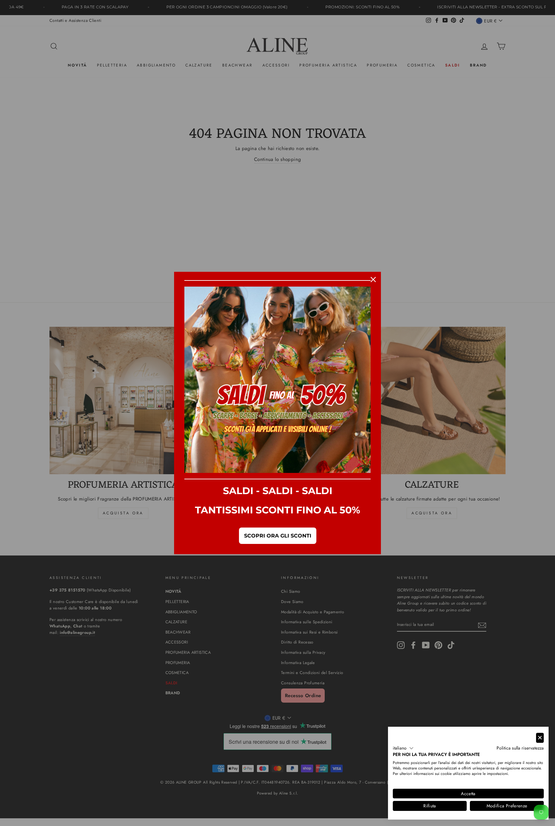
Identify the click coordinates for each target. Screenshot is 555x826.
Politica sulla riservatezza (520, 748)
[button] (403, 748)
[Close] (373, 279)
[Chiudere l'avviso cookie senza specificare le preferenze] (540, 738)
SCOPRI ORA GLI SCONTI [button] (277, 536)
